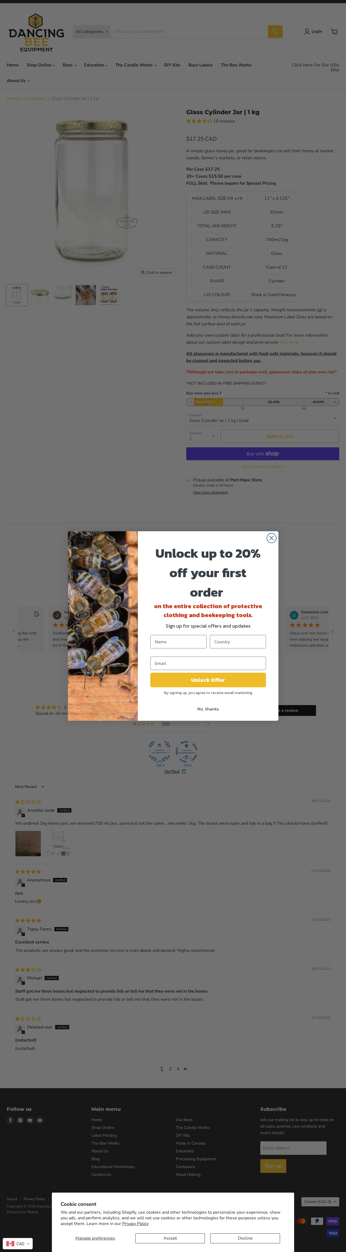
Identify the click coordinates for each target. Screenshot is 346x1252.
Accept (170, 1238)
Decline (245, 1238)
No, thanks (208, 709)
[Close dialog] (271, 538)
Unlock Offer (208, 680)
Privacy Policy (135, 1224)
